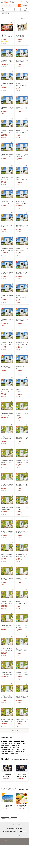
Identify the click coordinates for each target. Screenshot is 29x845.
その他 (16, 753)
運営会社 (20, 825)
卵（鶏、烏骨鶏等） (5, 745)
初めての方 (26, 10)
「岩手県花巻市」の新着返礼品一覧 (19, 759)
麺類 (24, 743)
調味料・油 (14, 745)
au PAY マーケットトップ (14, 835)
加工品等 (19, 743)
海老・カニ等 (17, 741)
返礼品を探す (14, 817)
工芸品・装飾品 (4, 753)
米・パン (5, 741)
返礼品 (3, 10)
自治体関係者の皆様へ (12, 828)
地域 (14, 10)
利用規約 (20, 828)
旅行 (18, 747)
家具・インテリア (20, 751)
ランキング (9, 10)
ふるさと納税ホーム (5, 817)
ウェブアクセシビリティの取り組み (11, 831)
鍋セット (20, 745)
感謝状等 (12, 753)
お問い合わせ (23, 831)
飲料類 (10, 743)
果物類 (2, 743)
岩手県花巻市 (4, 13)
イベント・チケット (5, 749)
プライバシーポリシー (12, 825)
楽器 (24, 749)
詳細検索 (25, 5)
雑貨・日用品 (13, 747)
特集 (20, 10)
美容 (13, 749)
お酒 (6, 743)
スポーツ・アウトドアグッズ (7, 751)
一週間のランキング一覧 (23, 789)
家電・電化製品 (4, 747)
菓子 (15, 743)
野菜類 (22, 741)
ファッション (18, 749)
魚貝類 (10, 741)
